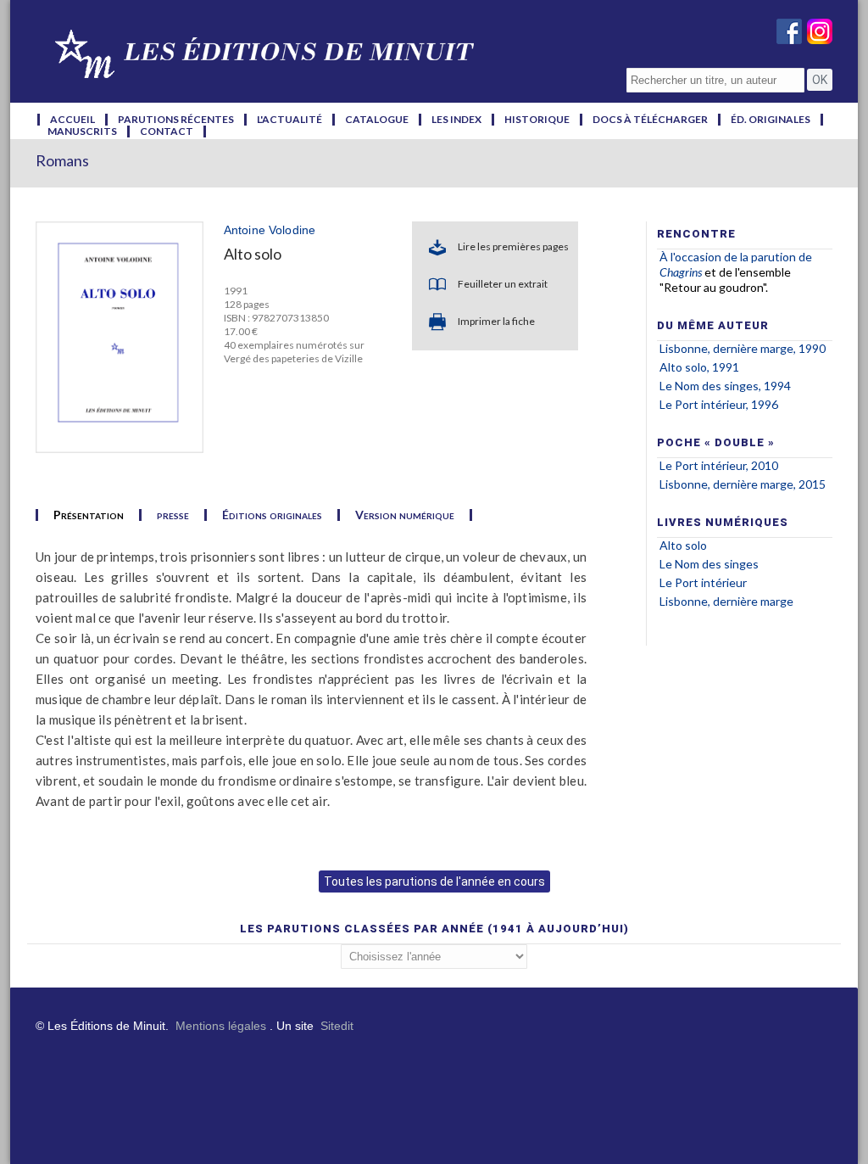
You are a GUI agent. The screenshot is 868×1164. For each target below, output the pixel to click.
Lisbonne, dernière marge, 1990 (742, 348)
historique (537, 120)
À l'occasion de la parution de (735, 256)
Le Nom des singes (709, 564)
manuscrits (82, 131)
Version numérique (404, 515)
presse (173, 515)
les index (456, 120)
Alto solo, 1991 (699, 367)
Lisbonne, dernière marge (726, 601)
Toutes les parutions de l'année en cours (434, 881)
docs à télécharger (650, 120)
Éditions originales (272, 515)
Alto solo (683, 545)
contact (166, 131)
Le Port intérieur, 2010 (718, 465)
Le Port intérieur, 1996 (718, 404)
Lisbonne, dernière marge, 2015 (742, 484)
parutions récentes (176, 120)
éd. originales (770, 120)
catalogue (377, 120)
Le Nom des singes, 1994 (725, 385)
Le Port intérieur (703, 582)
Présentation (88, 515)
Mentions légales (220, 1025)
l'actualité (289, 120)
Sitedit (336, 1025)
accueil (72, 120)
